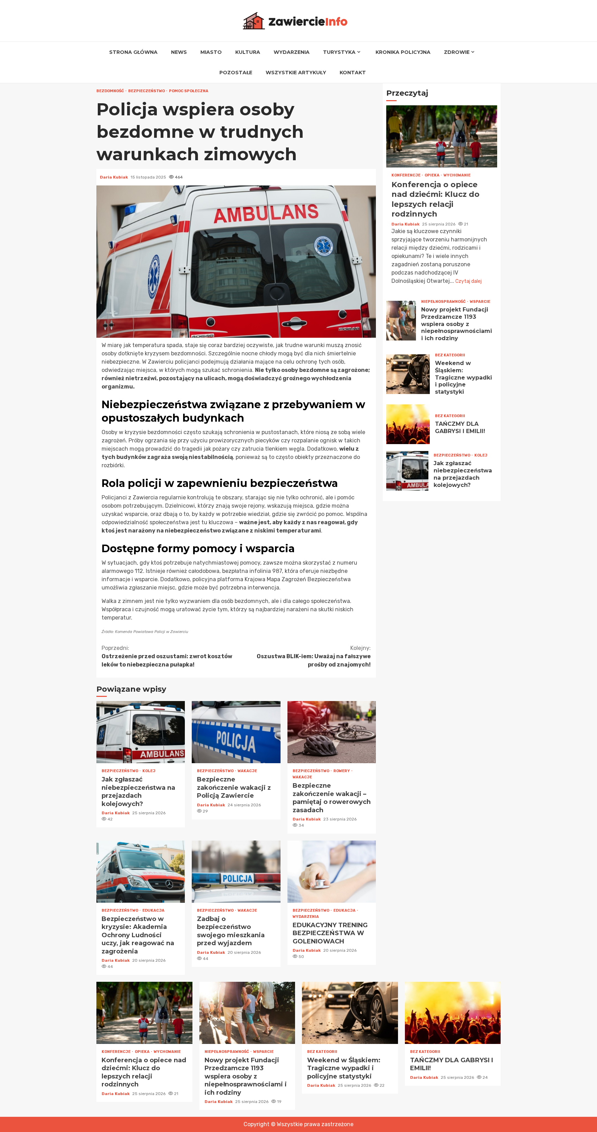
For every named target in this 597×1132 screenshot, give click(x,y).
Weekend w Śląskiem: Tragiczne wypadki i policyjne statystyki (408, 374)
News (179, 52)
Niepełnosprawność (443, 302)
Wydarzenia (292, 52)
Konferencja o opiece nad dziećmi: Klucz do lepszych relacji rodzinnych (441, 136)
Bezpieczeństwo (146, 91)
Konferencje (406, 175)
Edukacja (153, 910)
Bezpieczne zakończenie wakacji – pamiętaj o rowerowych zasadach (331, 732)
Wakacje (247, 771)
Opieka (432, 175)
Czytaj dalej (468, 281)
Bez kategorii (450, 355)
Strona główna (133, 52)
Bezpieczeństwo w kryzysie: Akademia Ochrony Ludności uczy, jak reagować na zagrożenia (140, 872)
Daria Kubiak (114, 177)
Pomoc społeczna (188, 91)
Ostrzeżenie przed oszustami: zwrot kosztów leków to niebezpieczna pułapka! (167, 656)
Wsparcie (480, 302)
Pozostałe (235, 72)
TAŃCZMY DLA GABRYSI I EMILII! (408, 424)
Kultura (247, 52)
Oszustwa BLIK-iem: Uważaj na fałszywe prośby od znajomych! (314, 656)
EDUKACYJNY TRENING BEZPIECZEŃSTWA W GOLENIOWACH (331, 872)
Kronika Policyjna (403, 52)
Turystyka (339, 52)
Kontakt (353, 72)
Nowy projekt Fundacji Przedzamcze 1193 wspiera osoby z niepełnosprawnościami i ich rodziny (401, 320)
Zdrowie (457, 52)
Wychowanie (457, 175)
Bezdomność (110, 91)
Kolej (148, 771)
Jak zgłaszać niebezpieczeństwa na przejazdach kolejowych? (140, 732)
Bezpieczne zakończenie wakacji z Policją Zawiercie (236, 732)
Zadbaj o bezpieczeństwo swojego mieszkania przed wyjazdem (236, 872)
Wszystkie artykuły (296, 72)
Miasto (211, 52)
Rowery (342, 771)
